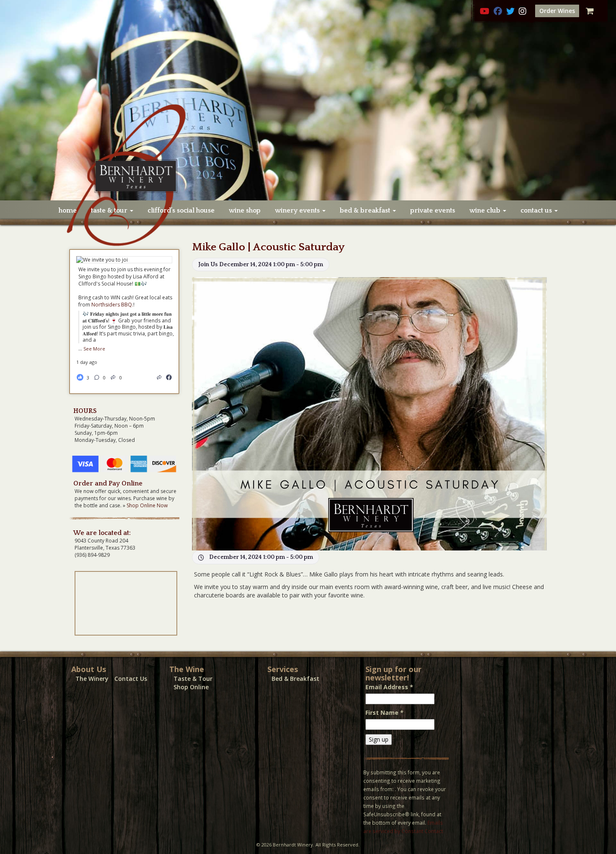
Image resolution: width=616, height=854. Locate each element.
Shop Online (191, 687)
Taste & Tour (192, 679)
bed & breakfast (366, 210)
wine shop (245, 210)
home (68, 210)
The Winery (92, 679)
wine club (485, 210)
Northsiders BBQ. (112, 304)
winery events (298, 210)
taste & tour (110, 210)
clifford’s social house (181, 210)
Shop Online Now (147, 505)
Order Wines (557, 11)
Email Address (389, 687)
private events (432, 210)
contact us (537, 210)
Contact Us (130, 679)
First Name (384, 712)
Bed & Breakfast (295, 679)
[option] (308, 100)
